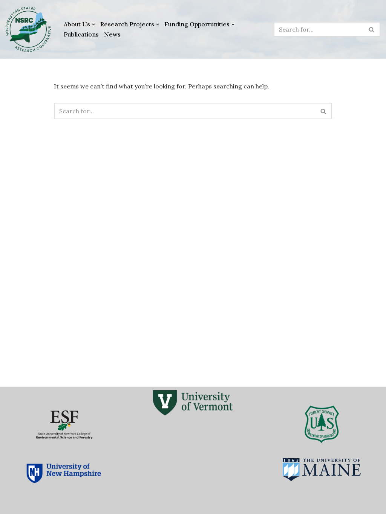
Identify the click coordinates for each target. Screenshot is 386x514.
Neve (13, 504)
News (112, 34)
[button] (93, 24)
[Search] (371, 29)
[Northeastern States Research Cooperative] (28, 29)
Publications (81, 34)
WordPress (76, 504)
